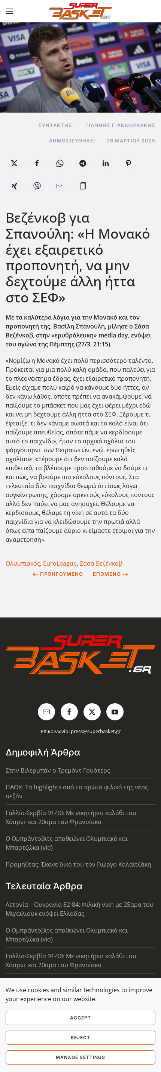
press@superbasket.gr (96, 731)
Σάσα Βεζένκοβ (101, 563)
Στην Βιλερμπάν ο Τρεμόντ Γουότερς (58, 770)
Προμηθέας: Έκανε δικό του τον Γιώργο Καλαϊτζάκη (78, 864)
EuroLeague (60, 563)
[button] (9, 11)
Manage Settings (80, 1057)
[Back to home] (80, 11)
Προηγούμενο (61, 574)
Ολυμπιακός (23, 563)
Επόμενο (107, 574)
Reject (80, 1037)
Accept (80, 1018)
